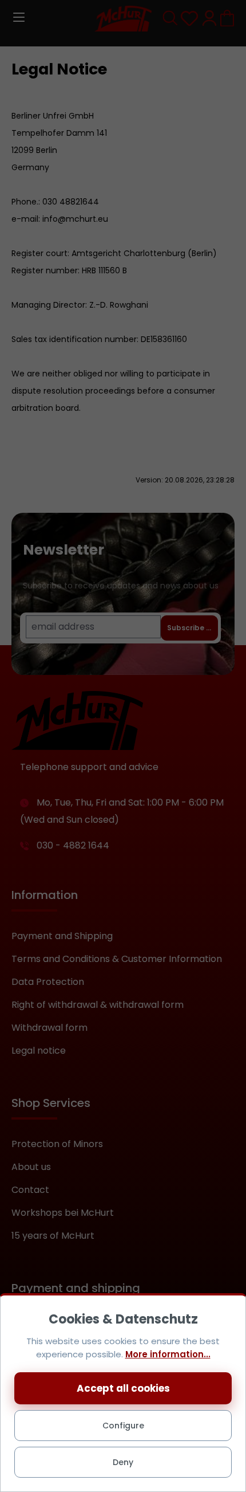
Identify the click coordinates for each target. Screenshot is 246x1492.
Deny (123, 1462)
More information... (168, 1354)
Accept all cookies (123, 1388)
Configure (123, 1425)
